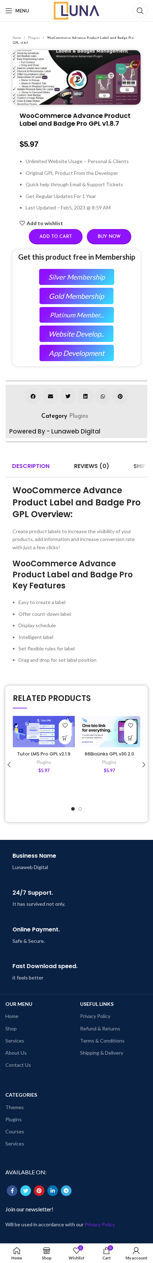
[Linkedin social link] (52, 1190)
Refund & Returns (100, 1028)
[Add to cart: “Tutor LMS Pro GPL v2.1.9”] (65, 738)
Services (14, 1041)
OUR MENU (18, 1004)
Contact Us (18, 1065)
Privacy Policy (95, 1016)
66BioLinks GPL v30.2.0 (109, 754)
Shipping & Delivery (101, 1053)
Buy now (109, 236)
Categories (21, 1095)
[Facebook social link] (12, 1190)
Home (17, 38)
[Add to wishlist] (65, 725)
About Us (16, 1053)
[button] (33, 396)
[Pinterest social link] (39, 1190)
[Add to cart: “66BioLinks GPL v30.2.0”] (130, 738)
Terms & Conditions (102, 1041)
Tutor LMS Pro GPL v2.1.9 (43, 754)
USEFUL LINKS (97, 1004)
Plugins (34, 38)
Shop (11, 1028)
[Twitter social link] (25, 1190)
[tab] (30, 466)
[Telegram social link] (66, 1190)
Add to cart (55, 236)
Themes (14, 1107)
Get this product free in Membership (76, 257)
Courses (14, 1131)
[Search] (140, 11)
